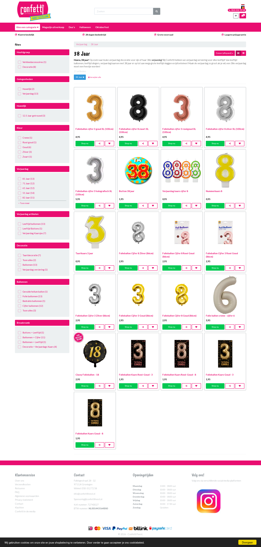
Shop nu (84, 143)
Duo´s (72, 27)
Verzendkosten (23, 484)
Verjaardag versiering (35, 269)
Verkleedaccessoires (34, 62)
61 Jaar (28, 188)
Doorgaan (247, 542)
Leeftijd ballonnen (34, 223)
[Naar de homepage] (34, 11)
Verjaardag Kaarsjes (34, 233)
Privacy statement (24, 499)
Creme (27, 137)
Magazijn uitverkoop (53, 27)
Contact (19, 503)
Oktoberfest (102, 27)
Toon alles (29, 260)
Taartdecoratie (32, 255)
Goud (27, 147)
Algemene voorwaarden (27, 496)
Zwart (27, 156)
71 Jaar (28, 183)
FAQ (17, 492)
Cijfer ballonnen (33, 305)
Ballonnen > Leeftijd (34, 342)
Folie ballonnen (32, 296)
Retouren (20, 488)
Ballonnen (30, 264)
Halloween (85, 27)
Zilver (27, 151)
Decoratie (29, 67)
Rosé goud (29, 142)
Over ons (19, 480)
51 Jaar (28, 193)
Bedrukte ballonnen (34, 301)
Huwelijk (28, 89)
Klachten (19, 507)
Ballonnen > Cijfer (34, 337)
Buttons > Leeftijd (33, 332)
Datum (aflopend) (224, 53)
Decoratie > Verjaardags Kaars (40, 346)
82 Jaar (28, 197)
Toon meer (24, 203)
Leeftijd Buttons (32, 228)
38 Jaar (94, 44)
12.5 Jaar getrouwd (34, 115)
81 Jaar (28, 178)
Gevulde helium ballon (35, 291)
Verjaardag (30, 93)
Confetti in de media (25, 511)
